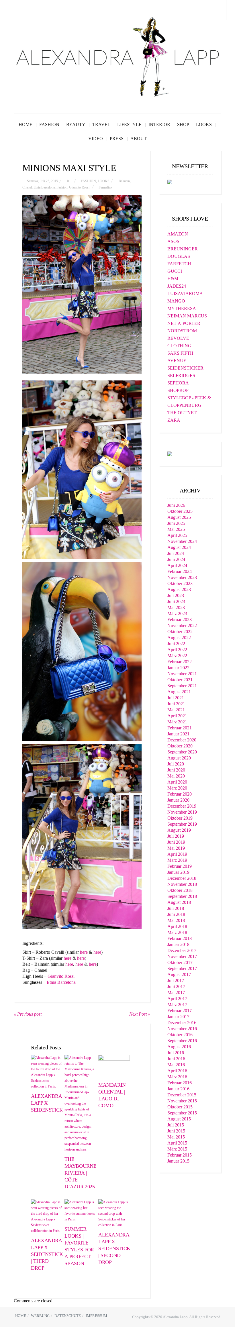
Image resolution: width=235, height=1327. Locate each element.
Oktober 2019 (180, 818)
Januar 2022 (178, 667)
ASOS (173, 241)
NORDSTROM (182, 330)
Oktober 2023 (180, 583)
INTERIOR (159, 124)
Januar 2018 (178, 944)
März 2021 (177, 721)
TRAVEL (101, 124)
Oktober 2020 (180, 745)
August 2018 (179, 902)
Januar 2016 (178, 1088)
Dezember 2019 (181, 806)
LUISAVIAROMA (185, 293)
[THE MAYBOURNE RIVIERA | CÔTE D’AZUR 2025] (80, 1103)
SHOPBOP (178, 390)
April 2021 (177, 715)
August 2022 (179, 637)
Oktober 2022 (180, 631)
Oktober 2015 (180, 1106)
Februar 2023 (179, 619)
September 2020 (182, 751)
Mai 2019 (176, 848)
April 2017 (177, 998)
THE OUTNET (182, 412)
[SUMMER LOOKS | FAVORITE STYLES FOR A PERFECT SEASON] (80, 1210)
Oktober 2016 (180, 1034)
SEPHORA (178, 382)
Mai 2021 (176, 709)
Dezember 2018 (181, 878)
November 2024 (182, 541)
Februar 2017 (179, 1010)
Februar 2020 (179, 794)
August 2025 (179, 517)
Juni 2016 (176, 1058)
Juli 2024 (175, 553)
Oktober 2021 (180, 679)
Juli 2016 (175, 1052)
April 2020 (177, 782)
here (84, 952)
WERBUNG (40, 1316)
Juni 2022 (176, 643)
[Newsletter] (169, 181)
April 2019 (177, 854)
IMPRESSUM (96, 1316)
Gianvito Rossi (79, 187)
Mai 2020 (176, 776)
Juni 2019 (176, 842)
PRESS (117, 138)
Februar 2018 (179, 938)
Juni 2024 (176, 559)
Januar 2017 (178, 1016)
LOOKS (204, 124)
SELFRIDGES (181, 375)
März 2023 (177, 613)
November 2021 (182, 673)
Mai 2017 (176, 992)
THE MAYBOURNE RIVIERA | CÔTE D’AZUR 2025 (80, 1172)
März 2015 (177, 1149)
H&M (172, 278)
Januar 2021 (178, 733)
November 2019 (182, 812)
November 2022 (182, 625)
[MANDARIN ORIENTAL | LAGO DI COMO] (114, 1066)
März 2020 (177, 788)
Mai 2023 (176, 607)
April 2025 (177, 535)
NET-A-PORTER (183, 323)
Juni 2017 (176, 986)
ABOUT (138, 138)
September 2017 (182, 968)
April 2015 (177, 1142)
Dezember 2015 (181, 1094)
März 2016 (177, 1076)
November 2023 (182, 577)
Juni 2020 (176, 769)
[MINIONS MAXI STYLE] (82, 284)
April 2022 (177, 649)
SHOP (183, 124)
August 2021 (179, 691)
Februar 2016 (179, 1082)
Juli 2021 (175, 697)
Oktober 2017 (180, 962)
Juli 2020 (175, 763)
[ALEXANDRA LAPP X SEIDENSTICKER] (46, 1072)
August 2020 (179, 757)
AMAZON (177, 233)
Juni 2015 (176, 1130)
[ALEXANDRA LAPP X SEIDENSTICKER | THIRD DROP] (46, 1216)
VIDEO (95, 138)
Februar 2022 (179, 661)
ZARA (173, 420)
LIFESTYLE (129, 124)
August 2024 (179, 547)
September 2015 (182, 1112)
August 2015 (179, 1118)
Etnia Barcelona (44, 187)
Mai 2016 (176, 1064)
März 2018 (177, 932)
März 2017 (177, 1004)
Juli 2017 (175, 980)
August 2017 (179, 974)
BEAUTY (75, 124)
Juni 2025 (176, 523)
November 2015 (182, 1100)
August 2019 (179, 830)
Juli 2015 (175, 1124)
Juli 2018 (175, 908)
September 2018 (182, 896)
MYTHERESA (181, 308)
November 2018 (182, 884)
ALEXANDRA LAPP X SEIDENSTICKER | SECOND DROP (117, 1248)
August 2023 (179, 589)
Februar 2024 (179, 571)
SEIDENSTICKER (185, 368)
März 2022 (177, 655)
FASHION (49, 124)
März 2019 (177, 860)
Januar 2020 (178, 800)
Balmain (124, 181)
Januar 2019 (178, 872)
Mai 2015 (176, 1136)
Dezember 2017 (181, 950)
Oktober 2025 (180, 511)
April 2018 (177, 926)
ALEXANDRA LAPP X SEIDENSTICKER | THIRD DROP (50, 1254)
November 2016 (182, 1028)
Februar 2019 (179, 866)
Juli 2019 (175, 836)
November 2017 (182, 956)
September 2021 (182, 685)
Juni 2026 (176, 505)
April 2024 (177, 565)
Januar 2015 (178, 1161)
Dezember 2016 (181, 1022)
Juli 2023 (175, 595)
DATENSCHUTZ (67, 1316)
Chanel (27, 187)
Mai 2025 (176, 529)
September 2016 (182, 1040)
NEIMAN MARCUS (187, 315)
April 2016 (177, 1070)
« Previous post (28, 1014)
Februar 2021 (179, 727)
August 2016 (179, 1046)
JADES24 (176, 286)
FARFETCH (179, 263)
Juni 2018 (176, 914)
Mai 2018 (176, 920)
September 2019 (182, 824)
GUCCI (174, 271)
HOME (25, 124)
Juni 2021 (176, 703)
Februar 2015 (179, 1155)
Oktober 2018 (180, 890)
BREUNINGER (182, 248)
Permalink (105, 187)
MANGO (176, 301)
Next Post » (139, 1014)
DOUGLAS (178, 256)
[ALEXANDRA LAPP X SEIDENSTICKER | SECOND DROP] (114, 1213)
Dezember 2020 (181, 739)
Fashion (61, 187)
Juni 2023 (176, 601)
